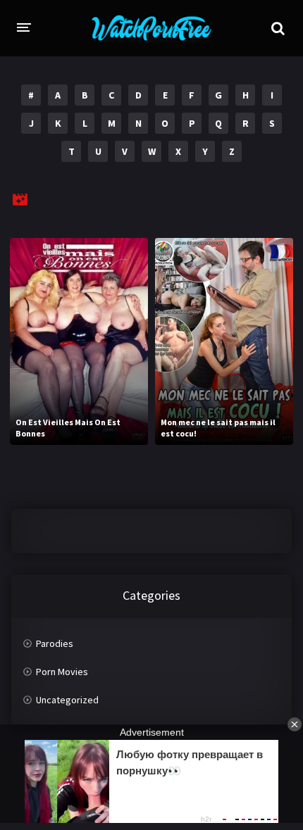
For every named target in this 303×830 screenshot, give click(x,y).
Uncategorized (67, 699)
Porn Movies (62, 671)
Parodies (54, 643)
